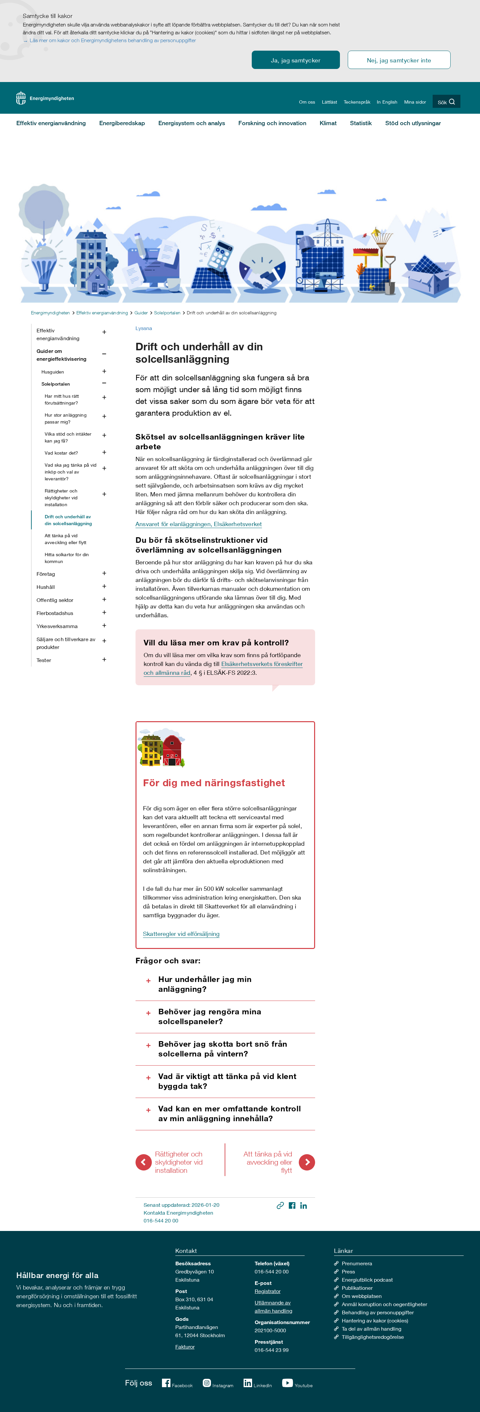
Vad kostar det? (61, 453)
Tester (44, 660)
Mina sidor (415, 102)
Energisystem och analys (191, 122)
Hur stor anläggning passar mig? (66, 418)
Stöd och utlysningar (413, 122)
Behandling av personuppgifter (378, 1312)
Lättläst (329, 102)
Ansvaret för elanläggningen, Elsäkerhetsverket (199, 523)
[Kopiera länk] (281, 1205)
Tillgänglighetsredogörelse (373, 1337)
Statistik (361, 122)
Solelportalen (167, 312)
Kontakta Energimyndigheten (178, 1212)
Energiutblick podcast (367, 1279)
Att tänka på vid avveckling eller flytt (65, 539)
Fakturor (185, 1346)
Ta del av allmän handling (371, 1328)
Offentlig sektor (55, 600)
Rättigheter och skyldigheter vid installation (61, 497)
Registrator (267, 1291)
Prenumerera (357, 1263)
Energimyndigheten (50, 312)
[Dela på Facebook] (293, 1205)
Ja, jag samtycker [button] (295, 60)
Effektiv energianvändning (51, 122)
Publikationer (357, 1288)
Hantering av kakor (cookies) (375, 1320)
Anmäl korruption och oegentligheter (384, 1304)
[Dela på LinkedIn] (303, 1205)
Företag (46, 574)
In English (387, 102)
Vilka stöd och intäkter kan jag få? (68, 437)
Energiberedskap (122, 122)
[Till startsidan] (45, 97)
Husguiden (52, 371)
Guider (141, 312)
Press (348, 1271)
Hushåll (46, 587)
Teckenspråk (357, 102)
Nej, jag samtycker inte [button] (399, 60)
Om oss (307, 102)
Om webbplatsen (362, 1296)
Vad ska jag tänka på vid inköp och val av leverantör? (70, 471)
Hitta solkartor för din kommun (67, 558)
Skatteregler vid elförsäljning (181, 933)
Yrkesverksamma (57, 626)
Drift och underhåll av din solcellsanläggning (68, 520)
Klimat (328, 122)
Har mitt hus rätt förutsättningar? (62, 399)
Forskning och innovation (272, 122)
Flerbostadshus (55, 613)
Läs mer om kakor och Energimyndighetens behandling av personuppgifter (113, 40)
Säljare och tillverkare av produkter (66, 643)
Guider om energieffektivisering (61, 355)
